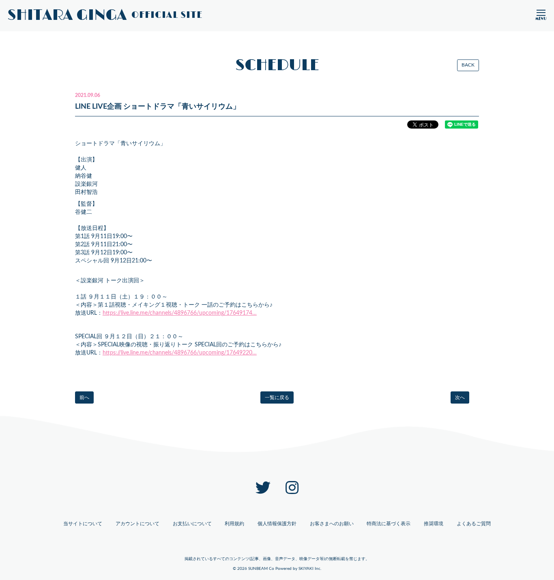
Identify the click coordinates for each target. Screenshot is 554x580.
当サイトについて (82, 523)
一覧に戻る (277, 397)
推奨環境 (433, 523)
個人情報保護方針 (277, 523)
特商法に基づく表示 (388, 523)
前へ (84, 397)
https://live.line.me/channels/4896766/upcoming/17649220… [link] (180, 353)
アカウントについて (137, 523)
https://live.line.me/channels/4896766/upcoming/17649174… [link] (180, 313)
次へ (460, 397)
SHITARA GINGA (105, 15)
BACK (468, 64)
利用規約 (234, 523)
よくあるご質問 (474, 523)
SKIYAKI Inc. (309, 569)
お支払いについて (192, 523)
